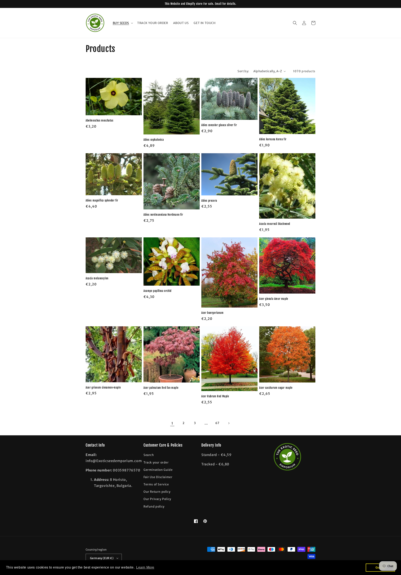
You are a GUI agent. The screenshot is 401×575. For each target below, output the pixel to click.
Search (148, 455)
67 (217, 423)
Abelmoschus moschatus (99, 120)
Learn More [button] (145, 567)
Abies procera (209, 200)
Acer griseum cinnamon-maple (103, 387)
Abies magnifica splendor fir (102, 200)
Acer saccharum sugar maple (276, 387)
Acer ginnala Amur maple (273, 298)
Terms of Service (156, 484)
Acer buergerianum (212, 312)
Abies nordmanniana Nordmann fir (163, 214)
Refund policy (154, 506)
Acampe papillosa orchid (157, 291)
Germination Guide (158, 470)
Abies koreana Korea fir (273, 139)
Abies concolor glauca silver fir (219, 125)
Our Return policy (156, 492)
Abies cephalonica (153, 139)
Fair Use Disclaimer (157, 477)
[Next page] (228, 423)
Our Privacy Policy (157, 499)
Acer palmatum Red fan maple (160, 387)
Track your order (156, 462)
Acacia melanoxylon (97, 278)
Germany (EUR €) (101, 558)
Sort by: (243, 71)
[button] (122, 23)
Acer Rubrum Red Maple (215, 396)
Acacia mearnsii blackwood (274, 223)
